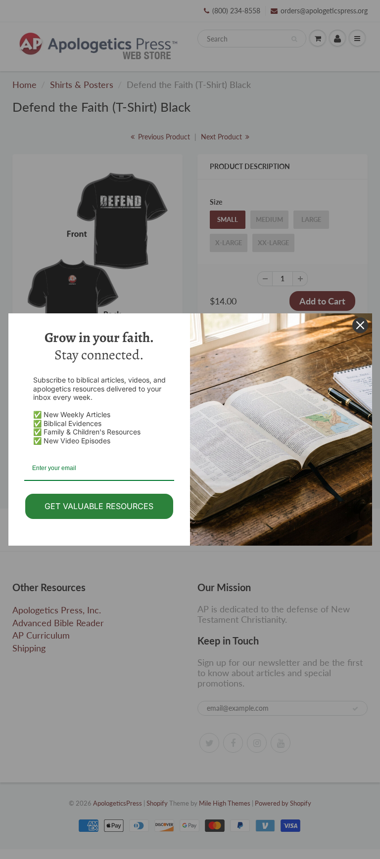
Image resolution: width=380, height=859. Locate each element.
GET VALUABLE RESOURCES (99, 506)
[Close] (360, 325)
